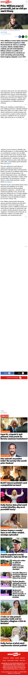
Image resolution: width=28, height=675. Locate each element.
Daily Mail (7, 163)
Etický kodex (6, 658)
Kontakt (17, 658)
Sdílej (5, 373)
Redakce (12, 658)
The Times (8, 182)
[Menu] (26, 2)
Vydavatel (22, 658)
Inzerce (4, 660)
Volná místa (22, 660)
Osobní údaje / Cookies (12, 660)
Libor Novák (4, 32)
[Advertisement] (14, 75)
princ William (4, 412)
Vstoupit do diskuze (12, 377)
